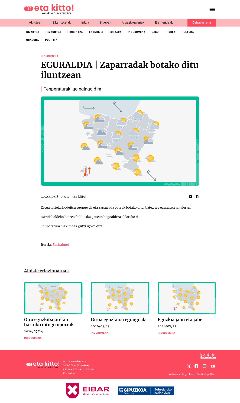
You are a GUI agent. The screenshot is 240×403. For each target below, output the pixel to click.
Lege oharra (188, 374)
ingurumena (136, 32)
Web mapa (175, 374)
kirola (171, 32)
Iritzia (85, 22)
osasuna (32, 39)
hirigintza (75, 32)
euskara (115, 32)
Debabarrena (201, 22)
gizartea (32, 32)
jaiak (156, 32)
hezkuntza (53, 32)
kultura (188, 32)
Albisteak (35, 22)
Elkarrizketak (62, 22)
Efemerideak (164, 22)
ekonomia (96, 32)
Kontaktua (69, 373)
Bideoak (105, 22)
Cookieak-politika (206, 374)
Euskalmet (61, 245)
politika (51, 39)
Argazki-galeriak (133, 22)
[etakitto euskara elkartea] (48, 9)
